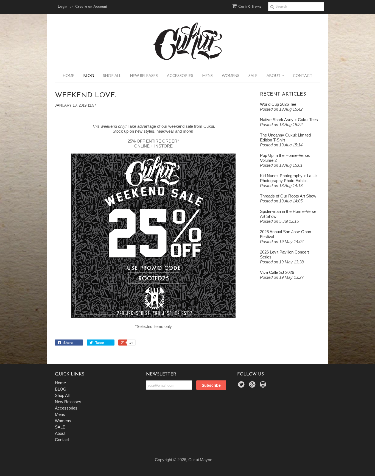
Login (62, 7)
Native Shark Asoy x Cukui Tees (289, 119)
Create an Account (91, 7)
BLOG (88, 75)
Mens (207, 75)
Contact (302, 75)
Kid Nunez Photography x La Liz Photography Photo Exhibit (289, 178)
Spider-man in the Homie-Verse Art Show (288, 214)
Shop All (112, 75)
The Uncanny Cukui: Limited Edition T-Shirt (285, 137)
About (274, 75)
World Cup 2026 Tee (278, 104)
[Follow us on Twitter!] (242, 386)
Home (68, 75)
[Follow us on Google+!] (253, 386)
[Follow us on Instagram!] (264, 386)
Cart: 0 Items (249, 7)
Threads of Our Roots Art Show (288, 196)
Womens (230, 75)
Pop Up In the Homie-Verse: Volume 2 (285, 158)
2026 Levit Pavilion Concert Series (284, 254)
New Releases (144, 75)
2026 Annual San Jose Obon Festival (285, 234)
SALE (253, 75)
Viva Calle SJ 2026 (277, 272)
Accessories (180, 75)
